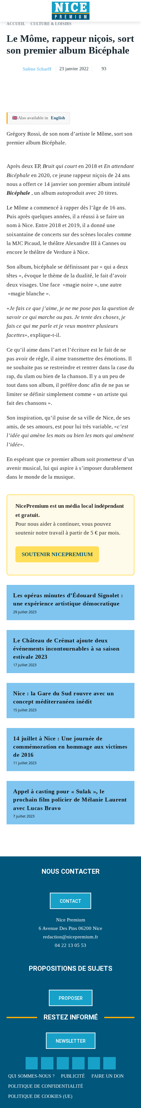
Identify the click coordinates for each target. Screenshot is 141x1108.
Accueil (16, 24)
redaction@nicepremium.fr (70, 936)
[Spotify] (94, 1063)
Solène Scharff (37, 69)
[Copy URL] (67, 85)
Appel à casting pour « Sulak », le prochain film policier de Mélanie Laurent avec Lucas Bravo (70, 799)
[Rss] (109, 1063)
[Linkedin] (127, 85)
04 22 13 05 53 (70, 945)
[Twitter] (47, 1063)
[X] (97, 85)
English (58, 117)
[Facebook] (82, 85)
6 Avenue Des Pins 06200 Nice (70, 928)
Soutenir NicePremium (57, 554)
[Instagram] (63, 1063)
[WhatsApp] (112, 85)
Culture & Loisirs (50, 24)
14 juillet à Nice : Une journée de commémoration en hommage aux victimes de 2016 (70, 746)
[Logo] (70, 11)
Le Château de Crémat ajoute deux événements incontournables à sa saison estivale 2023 (66, 648)
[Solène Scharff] (14, 69)
